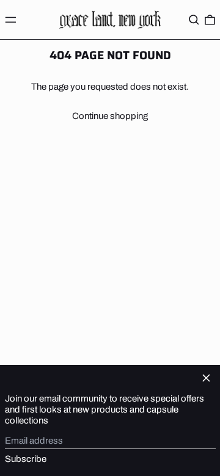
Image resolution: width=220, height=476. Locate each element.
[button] (194, 19)
